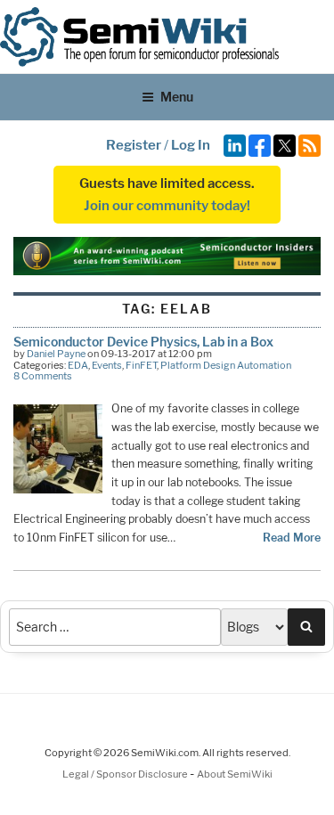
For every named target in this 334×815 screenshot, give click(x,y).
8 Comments (42, 376)
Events (107, 365)
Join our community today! (167, 206)
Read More (292, 537)
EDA (78, 365)
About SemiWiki (235, 774)
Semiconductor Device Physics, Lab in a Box (143, 341)
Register (133, 145)
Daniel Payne (56, 353)
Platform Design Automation (225, 365)
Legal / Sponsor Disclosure (126, 774)
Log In (190, 145)
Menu (176, 96)
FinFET (141, 365)
